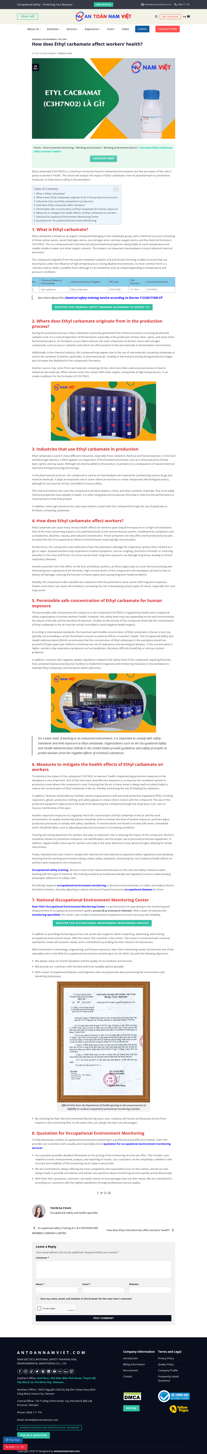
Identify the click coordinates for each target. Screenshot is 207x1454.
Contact (127, 1376)
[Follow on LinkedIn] (48, 1371)
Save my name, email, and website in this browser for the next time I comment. (86, 1298)
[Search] (156, 16)
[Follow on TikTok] (31, 1371)
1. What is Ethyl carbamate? (49, 193)
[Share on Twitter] (101, 1193)
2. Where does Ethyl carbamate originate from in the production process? (76, 197)
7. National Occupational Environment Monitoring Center (66, 216)
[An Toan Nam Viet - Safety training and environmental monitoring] (103, 16)
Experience (92, 29)
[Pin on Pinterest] (109, 1193)
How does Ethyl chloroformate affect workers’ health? (138, 1230)
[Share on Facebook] (97, 1193)
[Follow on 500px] (66, 1371)
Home (37, 147)
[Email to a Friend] (105, 1193)
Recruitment (130, 1370)
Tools (110, 29)
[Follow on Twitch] (71, 1371)
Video (125, 29)
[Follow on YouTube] (54, 1371)
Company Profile (168, 1370)
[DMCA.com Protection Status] (132, 1395)
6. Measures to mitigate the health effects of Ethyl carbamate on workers (75, 212)
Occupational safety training (50, 870)
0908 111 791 (34, 1412)
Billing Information (134, 1364)
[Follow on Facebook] (20, 1371)
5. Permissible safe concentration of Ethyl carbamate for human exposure (76, 209)
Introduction (130, 1358)
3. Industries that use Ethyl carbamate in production (63, 201)
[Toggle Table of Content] (114, 189)
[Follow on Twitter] (37, 1371)
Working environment (88, 147)
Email (86, 1284)
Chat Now (14, 1439)
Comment (42, 1257)
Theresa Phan (65, 53)
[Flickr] (60, 1371)
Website (134, 1284)
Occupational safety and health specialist (74, 1212)
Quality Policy (166, 1364)
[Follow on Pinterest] (43, 1371)
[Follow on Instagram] (25, 1371)
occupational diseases (138, 889)
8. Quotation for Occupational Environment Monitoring (65, 220)
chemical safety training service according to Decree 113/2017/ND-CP (114, 297)
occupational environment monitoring (81, 885)
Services (71, 29)
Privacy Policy (166, 1358)
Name (40, 1284)
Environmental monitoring (58, 147)
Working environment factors (49, 39)
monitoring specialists (46, 914)
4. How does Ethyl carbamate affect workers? (59, 205)
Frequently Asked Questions (168, 1378)
